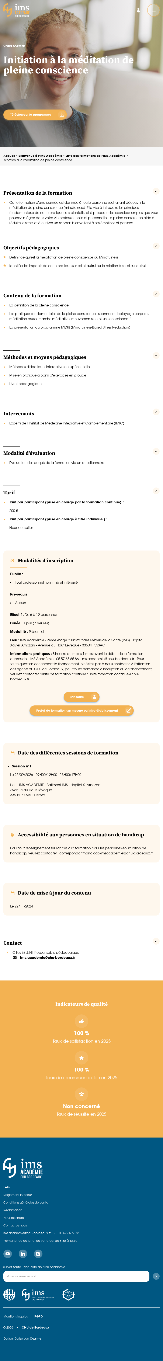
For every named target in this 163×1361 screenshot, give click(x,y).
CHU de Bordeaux (35, 1327)
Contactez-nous (15, 1225)
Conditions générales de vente (25, 1202)
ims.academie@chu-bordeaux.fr (27, 1233)
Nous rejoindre (13, 1218)
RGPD (38, 1316)
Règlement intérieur (17, 1195)
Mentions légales (15, 1316)
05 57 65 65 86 (69, 1233)
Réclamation (12, 1210)
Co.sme (35, 1338)
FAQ (6, 1187)
